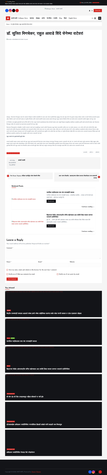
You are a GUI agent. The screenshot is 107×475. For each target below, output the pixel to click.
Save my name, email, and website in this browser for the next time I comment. (33, 270)
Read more (51, 201)
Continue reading (87, 206)
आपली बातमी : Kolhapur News (19, 18)
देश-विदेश (49, 18)
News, (8, 338)
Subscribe (97, 10)
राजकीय (55, 18)
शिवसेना (97, 152)
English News (73, 18)
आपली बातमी (21, 160)
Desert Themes (36, 472)
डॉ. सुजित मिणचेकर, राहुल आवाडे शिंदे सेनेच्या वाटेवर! (21, 24)
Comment (10, 248)
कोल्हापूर (38, 18)
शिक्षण (65, 18)
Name (9, 262)
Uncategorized (10, 393)
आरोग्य (43, 18)
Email (40, 262)
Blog (60, 18)
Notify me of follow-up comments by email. (22, 274)
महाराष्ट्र (32, 18)
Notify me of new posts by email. (69, 274)
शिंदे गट (91, 152)
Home (7, 24)
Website (72, 262)
